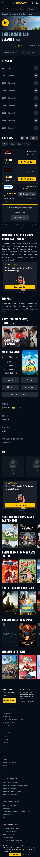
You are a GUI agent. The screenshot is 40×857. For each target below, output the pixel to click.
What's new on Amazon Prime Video (15, 785)
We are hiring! (9, 700)
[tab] (20, 68)
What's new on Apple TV (11, 789)
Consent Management (27, 701)
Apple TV (6, 766)
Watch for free (28, 52)
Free (27, 144)
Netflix (5, 760)
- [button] (8, 68)
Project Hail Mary (9, 723)
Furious (5, 737)
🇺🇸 (33, 138)
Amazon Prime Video (10, 763)
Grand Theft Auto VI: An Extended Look (16, 812)
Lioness (5, 743)
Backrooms (7, 717)
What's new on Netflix (10, 782)
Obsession (6, 714)
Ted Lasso (6, 740)
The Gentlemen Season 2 (11, 831)
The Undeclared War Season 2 (13, 841)
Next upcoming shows (10, 825)
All (5, 144)
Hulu (4, 772)
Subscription (16, 144)
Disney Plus (7, 769)
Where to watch (10, 52)
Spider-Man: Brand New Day (13, 720)
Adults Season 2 (8, 834)
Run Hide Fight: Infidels (11, 805)
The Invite (6, 726)
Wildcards (6, 809)
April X (5, 818)
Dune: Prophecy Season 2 (11, 828)
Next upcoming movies (11, 802)
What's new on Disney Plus (12, 792)
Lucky (5, 749)
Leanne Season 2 (8, 837)
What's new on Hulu (10, 795)
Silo (4, 746)
